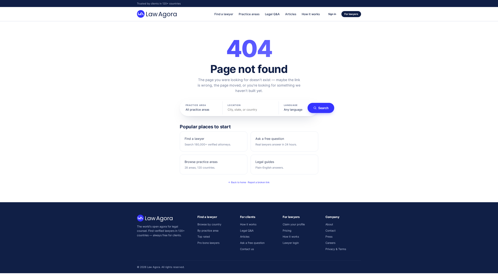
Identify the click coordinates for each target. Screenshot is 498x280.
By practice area (207, 230)
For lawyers (351, 14)
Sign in (332, 14)
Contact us (247, 249)
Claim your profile (294, 224)
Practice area (196, 105)
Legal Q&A (272, 14)
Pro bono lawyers (208, 242)
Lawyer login (291, 242)
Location (234, 105)
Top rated (203, 236)
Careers (330, 242)
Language (291, 105)
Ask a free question (252, 242)
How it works (311, 14)
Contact (330, 230)
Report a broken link (259, 182)
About (329, 224)
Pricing (287, 230)
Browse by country (209, 224)
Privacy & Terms (335, 249)
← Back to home (237, 182)
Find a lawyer (223, 14)
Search (323, 108)
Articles (290, 14)
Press (328, 236)
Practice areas (249, 14)
